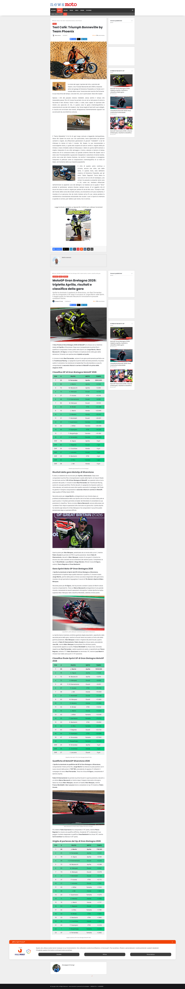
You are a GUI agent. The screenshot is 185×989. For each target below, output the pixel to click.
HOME (54, 10)
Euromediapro (86, 986)
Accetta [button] (59, 954)
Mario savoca (58, 35)
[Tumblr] (74, 249)
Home (54, 20)
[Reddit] (81, 249)
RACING (66, 10)
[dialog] (92, 949)
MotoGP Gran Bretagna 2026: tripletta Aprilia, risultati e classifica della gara (120, 90)
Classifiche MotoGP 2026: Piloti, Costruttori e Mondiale (120, 111)
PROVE (71, 10)
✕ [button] (172, 942)
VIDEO (76, 10)
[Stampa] (91, 249)
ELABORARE (100, 986)
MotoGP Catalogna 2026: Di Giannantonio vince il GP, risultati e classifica (84, 14)
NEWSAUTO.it (94, 986)
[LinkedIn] (71, 249)
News (58, 20)
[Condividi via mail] (88, 249)
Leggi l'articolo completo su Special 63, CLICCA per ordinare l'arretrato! (79, 207)
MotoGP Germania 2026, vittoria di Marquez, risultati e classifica (121, 132)
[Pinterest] (78, 249)
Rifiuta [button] (105, 954)
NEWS (59, 10)
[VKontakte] (85, 249)
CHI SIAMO (88, 10)
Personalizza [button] (151, 954)
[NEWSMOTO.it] (63, 4)
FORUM (82, 10)
